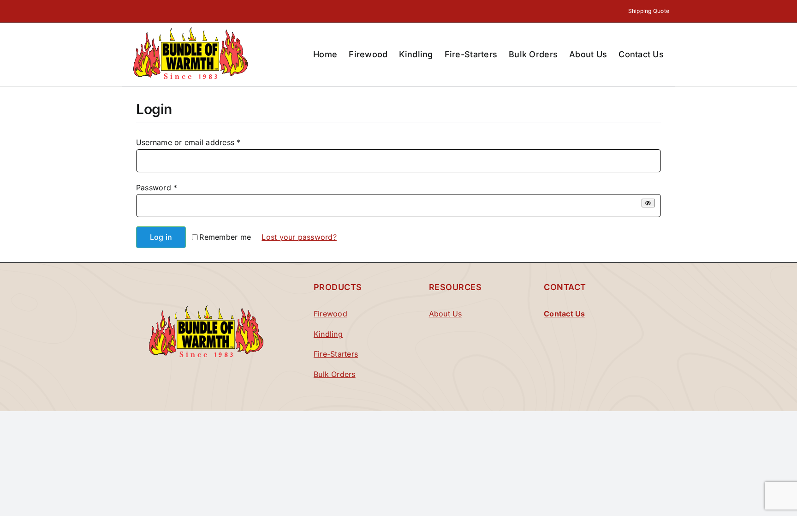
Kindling (328, 334)
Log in (161, 237)
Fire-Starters (336, 353)
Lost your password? (299, 237)
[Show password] (648, 203)
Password (156, 187)
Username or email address (188, 142)
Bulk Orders (335, 374)
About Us (445, 313)
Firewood (330, 313)
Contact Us (564, 313)
